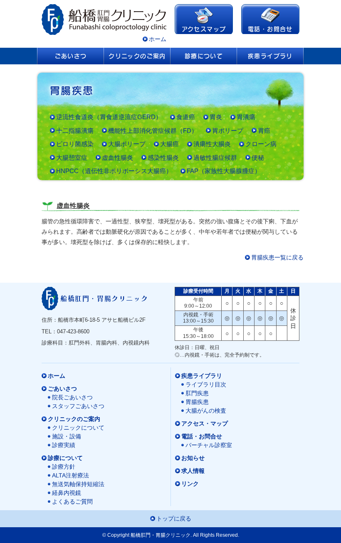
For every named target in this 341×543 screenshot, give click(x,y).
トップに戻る (173, 518)
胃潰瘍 (246, 116)
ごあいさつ (71, 56)
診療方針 (63, 466)
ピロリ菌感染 (75, 143)
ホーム (157, 39)
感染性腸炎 (163, 157)
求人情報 (193, 470)
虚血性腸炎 (117, 157)
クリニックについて (78, 427)
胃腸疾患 (197, 402)
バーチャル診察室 (208, 445)
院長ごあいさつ (72, 397)
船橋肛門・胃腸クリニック (104, 298)
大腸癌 (169, 143)
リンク (190, 483)
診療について (204, 56)
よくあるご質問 (72, 501)
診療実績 (63, 445)
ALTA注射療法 (70, 475)
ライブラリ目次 (205, 384)
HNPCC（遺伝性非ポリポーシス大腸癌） (114, 170)
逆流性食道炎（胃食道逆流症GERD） (109, 116)
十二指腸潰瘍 (75, 130)
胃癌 (264, 130)
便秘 (258, 157)
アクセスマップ (204, 29)
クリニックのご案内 (137, 56)
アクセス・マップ (204, 423)
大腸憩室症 (71, 157)
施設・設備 (66, 436)
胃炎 (216, 116)
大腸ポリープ (127, 143)
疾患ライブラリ (270, 56)
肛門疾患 (197, 393)
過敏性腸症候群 (215, 157)
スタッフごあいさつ (78, 406)
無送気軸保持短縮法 (78, 484)
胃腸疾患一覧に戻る (277, 257)
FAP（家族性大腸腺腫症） (224, 170)
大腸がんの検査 (205, 410)
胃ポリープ (227, 130)
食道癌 (185, 116)
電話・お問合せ (270, 29)
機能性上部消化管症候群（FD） (153, 130)
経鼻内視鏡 (66, 492)
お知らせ (193, 458)
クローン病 (261, 143)
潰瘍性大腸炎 (212, 143)
